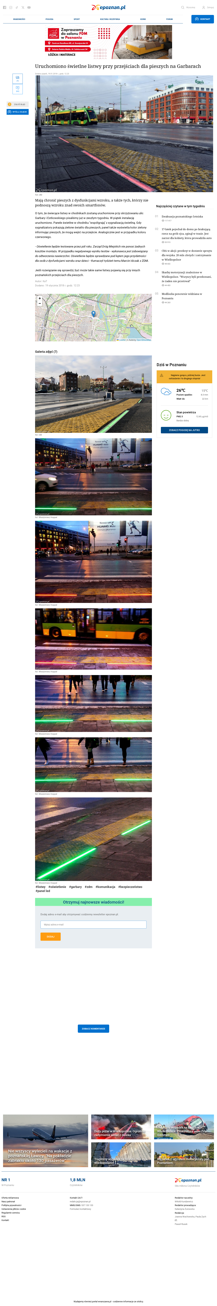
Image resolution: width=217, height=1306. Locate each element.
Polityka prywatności (11, 1205)
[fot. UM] (93, 133)
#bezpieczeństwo (130, 887)
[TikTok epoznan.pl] (16, 7)
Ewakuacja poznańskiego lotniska (182, 216)
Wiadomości (19, 19)
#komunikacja (105, 887)
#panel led (43, 891)
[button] (93, 314)
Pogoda (49, 19)
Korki (143, 19)
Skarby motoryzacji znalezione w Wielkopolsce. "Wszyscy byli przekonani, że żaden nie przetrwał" (187, 277)
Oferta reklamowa (10, 1197)
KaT (45, 281)
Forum (169, 19)
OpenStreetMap (143, 339)
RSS (4, 1216)
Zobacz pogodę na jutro (184, 430)
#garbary (75, 887)
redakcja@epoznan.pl (80, 1201)
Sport (77, 19)
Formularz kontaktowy (80, 1209)
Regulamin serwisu (11, 1212)
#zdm (89, 887)
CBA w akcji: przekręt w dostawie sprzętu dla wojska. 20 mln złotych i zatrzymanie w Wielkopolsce (187, 255)
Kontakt (205, 19)
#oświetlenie (57, 887)
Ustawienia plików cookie (14, 1209)
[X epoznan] (22, 7)
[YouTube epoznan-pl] (29, 7)
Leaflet (122, 339)
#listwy (40, 887)
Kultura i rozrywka (110, 19)
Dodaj (50, 936)
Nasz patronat (8, 1201)
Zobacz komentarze (93, 1028)
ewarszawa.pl (104, 1301)
